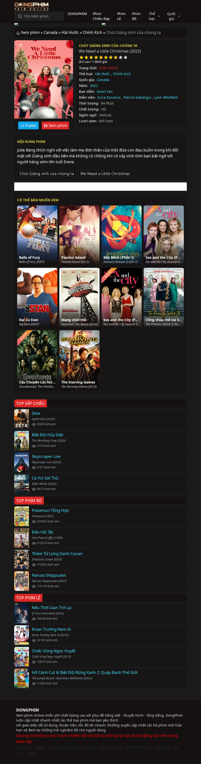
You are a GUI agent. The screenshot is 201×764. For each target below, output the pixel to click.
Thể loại (152, 16)
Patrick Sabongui (137, 97)
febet (32, 753)
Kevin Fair (105, 91)
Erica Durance (109, 97)
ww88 (39, 747)
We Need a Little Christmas (105, 173)
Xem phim (57, 125)
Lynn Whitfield (166, 97)
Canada (103, 79)
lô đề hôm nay (139, 747)
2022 (94, 85)
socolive (23, 747)
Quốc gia (171, 16)
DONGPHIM (27, 710)
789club (163, 747)
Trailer (30, 125)
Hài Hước (102, 73)
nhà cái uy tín (111, 747)
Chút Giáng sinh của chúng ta (108, 45)
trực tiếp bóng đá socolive (72, 747)
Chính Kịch (122, 73)
